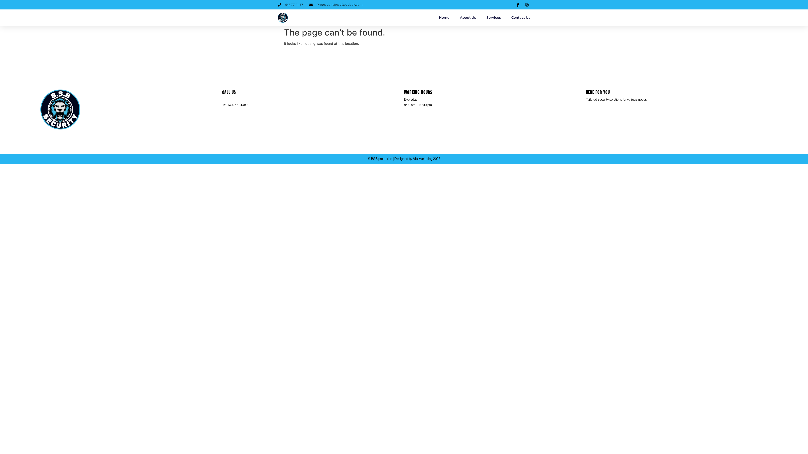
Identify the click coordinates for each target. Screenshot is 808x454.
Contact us (520, 18)
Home (444, 18)
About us (468, 18)
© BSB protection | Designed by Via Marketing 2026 (404, 159)
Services (493, 18)
